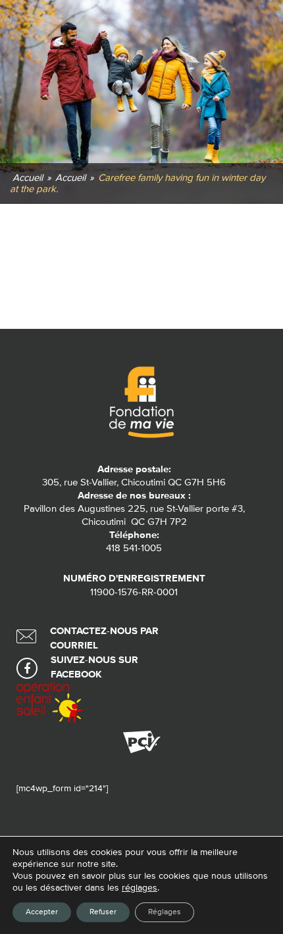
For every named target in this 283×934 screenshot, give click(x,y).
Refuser (103, 912)
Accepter (42, 912)
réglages (139, 888)
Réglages (164, 912)
